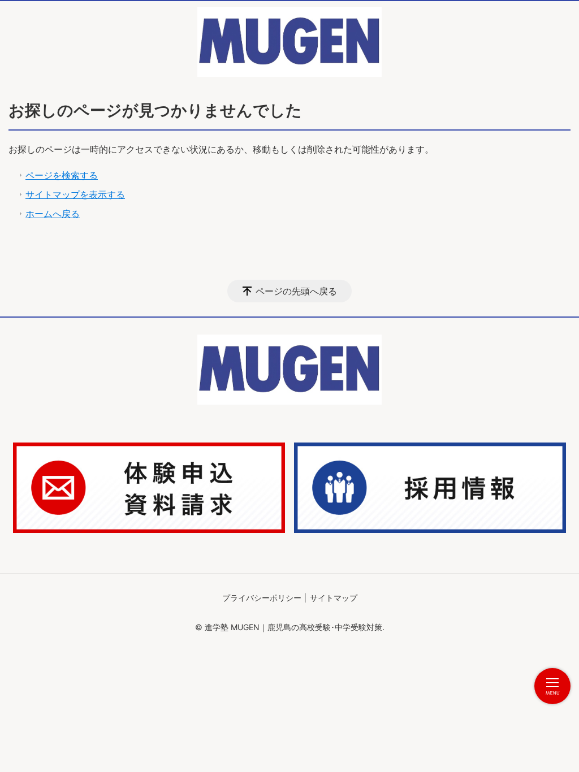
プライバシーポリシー (261, 597)
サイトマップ (333, 597)
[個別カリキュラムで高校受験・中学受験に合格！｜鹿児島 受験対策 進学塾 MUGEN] (289, 42)
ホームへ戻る (52, 213)
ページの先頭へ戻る (296, 291)
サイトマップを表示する (75, 194)
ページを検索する (61, 175)
